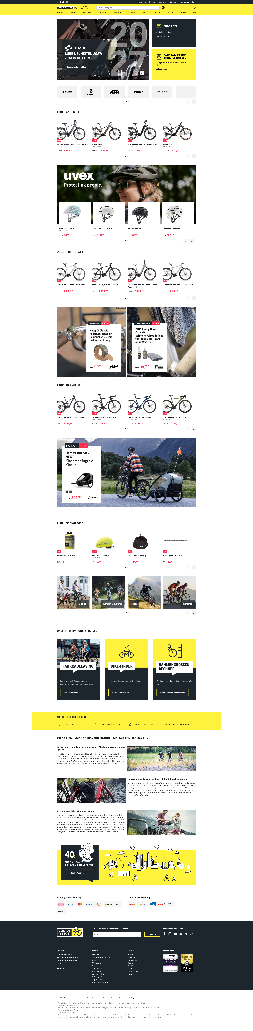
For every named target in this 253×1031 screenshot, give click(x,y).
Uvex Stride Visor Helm (171, 229)
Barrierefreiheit (79, 998)
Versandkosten (86, 1003)
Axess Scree (97, 144)
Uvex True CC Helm (66, 229)
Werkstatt (95, 955)
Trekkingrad (90, 815)
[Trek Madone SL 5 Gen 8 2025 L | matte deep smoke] (108, 402)
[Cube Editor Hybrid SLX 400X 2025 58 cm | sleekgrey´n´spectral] (73, 269)
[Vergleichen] (178, 8)
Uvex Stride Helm (134, 229)
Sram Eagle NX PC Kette (172, 555)
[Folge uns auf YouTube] (175, 934)
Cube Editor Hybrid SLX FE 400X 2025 (178, 285)
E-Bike (64, 815)
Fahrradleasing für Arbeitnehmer (67, 957)
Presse (130, 968)
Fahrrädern (184, 785)
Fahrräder (76, 827)
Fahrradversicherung (99, 974)
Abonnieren (152, 934)
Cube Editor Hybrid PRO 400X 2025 (106, 285)
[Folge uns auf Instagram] (170, 934)
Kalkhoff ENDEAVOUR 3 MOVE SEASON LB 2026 (72, 145)
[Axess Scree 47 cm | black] (179, 129)
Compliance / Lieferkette (119, 998)
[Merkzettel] (184, 8)
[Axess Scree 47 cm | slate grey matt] (108, 129)
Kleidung (142, 788)
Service (194, 2)
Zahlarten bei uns (98, 968)
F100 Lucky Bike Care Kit (67, 555)
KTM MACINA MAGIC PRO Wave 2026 (142, 144)
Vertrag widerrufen (135, 998)
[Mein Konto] (189, 8)
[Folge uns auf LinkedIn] (181, 934)
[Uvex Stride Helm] (144, 214)
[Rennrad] (179, 592)
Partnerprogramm (133, 971)
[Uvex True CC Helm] (75, 214)
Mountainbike (102, 815)
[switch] (246, 1023)
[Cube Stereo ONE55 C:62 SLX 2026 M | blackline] (73, 402)
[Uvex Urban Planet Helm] (109, 214)
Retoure (94, 960)
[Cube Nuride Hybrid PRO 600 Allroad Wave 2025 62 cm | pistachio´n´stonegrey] (144, 269)
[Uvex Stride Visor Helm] (178, 214)
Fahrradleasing (185, 2)
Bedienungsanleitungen (99, 977)
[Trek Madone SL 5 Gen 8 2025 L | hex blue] (144, 402)
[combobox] (128, 8)
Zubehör (159, 788)
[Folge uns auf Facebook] (164, 934)
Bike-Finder (152, 2)
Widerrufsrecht (97, 963)
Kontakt (130, 963)
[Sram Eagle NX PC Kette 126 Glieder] (179, 540)
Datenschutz (89, 998)
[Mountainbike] (144, 592)
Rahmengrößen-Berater (64, 955)
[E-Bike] (73, 592)
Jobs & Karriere (163, 2)
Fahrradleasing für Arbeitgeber (67, 960)
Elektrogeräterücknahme (100, 982)
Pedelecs (86, 827)
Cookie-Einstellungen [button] (102, 998)
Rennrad (69, 815)
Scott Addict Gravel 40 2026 (174, 417)
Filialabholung (96, 966)
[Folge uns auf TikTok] (192, 934)
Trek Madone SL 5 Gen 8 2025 (104, 417)
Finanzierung (96, 971)
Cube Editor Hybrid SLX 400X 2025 (71, 285)
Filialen (96, 754)
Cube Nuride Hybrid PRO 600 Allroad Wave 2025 (142, 286)
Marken (59, 963)
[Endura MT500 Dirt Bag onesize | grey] (144, 540)
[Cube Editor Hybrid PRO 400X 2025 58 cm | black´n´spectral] (108, 269)
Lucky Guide (142, 2)
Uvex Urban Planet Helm (102, 229)
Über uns (131, 955)
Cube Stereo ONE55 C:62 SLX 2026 (70, 417)
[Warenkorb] (195, 8)
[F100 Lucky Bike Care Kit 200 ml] (73, 540)
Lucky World (173, 2)
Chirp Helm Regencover (101, 555)
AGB (60, 998)
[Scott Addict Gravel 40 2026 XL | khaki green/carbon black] (179, 402)
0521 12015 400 (63, 2)
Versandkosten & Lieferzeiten (101, 957)
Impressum (68, 998)
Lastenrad (76, 815)
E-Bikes (193, 785)
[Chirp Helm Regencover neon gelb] (108, 540)
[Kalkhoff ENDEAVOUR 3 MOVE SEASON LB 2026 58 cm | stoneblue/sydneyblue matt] (73, 129)
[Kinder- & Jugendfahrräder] (108, 592)
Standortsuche (132, 974)
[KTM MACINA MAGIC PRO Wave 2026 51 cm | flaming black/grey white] (144, 129)
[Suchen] (158, 8)
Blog (58, 966)
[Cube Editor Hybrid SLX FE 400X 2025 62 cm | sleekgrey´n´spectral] (179, 269)
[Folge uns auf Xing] (186, 934)
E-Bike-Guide (61, 968)
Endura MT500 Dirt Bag (137, 555)
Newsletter (131, 966)
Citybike (83, 815)
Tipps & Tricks (97, 980)
